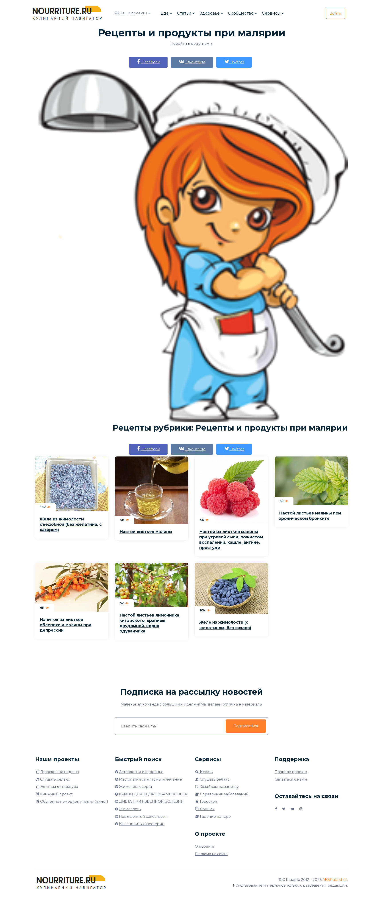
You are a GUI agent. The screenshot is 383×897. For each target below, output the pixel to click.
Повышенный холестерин (143, 816)
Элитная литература (59, 787)
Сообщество (241, 13)
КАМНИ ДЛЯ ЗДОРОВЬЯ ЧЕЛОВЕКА (153, 794)
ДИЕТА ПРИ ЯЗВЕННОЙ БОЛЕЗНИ (151, 801)
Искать (206, 772)
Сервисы (271, 13)
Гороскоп (208, 801)
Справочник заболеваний (224, 794)
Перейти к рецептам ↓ (191, 43)
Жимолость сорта (135, 787)
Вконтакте (195, 62)
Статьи (184, 13)
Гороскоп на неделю (59, 772)
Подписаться (245, 726)
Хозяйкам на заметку (219, 787)
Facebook (150, 62)
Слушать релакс (54, 779)
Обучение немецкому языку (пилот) (73, 801)
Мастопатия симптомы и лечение (150, 779)
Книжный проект (55, 794)
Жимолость (130, 809)
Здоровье (210, 13)
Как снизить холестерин (141, 824)
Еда (165, 13)
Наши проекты (133, 13)
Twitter (236, 62)
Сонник (207, 809)
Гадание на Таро (215, 816)
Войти (335, 13)
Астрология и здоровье (141, 772)
